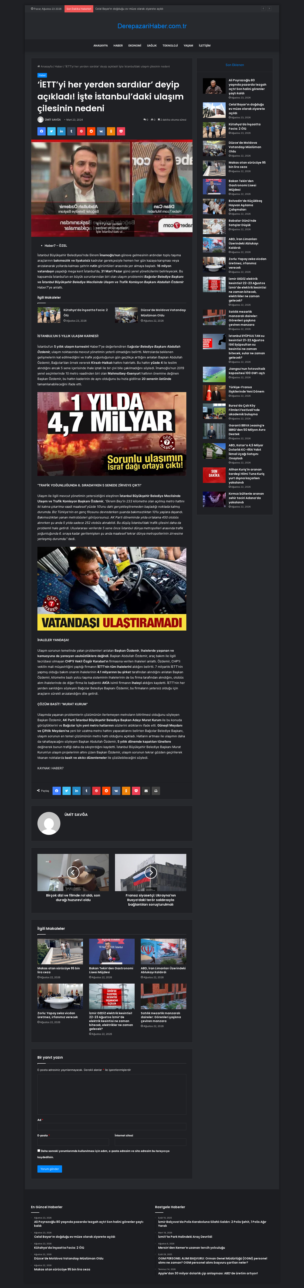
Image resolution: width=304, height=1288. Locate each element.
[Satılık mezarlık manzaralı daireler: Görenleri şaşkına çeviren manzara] (163, 996)
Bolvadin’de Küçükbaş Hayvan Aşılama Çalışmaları (245, 205)
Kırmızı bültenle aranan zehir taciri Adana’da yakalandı (246, 498)
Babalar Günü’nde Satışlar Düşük (242, 223)
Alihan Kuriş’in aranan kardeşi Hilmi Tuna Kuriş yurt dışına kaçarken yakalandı (247, 476)
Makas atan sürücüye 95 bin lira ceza (58, 970)
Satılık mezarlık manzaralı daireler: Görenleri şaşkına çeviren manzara (161, 1017)
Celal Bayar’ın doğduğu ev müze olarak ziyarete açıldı (247, 108)
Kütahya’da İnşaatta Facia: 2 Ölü (115, 8)
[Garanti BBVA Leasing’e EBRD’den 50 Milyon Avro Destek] (214, 431)
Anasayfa (100, 45)
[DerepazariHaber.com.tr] (152, 26)
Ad (40, 1120)
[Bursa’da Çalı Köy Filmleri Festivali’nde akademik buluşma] (214, 411)
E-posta (43, 1135)
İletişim (205, 45)
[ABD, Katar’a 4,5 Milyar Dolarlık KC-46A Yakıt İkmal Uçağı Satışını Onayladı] (214, 451)
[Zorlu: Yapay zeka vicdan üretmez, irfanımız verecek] (60, 996)
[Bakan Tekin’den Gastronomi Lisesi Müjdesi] (112, 951)
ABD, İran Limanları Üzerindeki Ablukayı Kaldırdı (163, 970)
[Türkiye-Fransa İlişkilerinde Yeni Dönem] (214, 393)
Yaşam (188, 45)
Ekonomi (134, 45)
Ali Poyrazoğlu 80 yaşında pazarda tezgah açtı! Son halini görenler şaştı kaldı (247, 86)
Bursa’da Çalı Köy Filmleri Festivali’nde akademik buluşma (244, 409)
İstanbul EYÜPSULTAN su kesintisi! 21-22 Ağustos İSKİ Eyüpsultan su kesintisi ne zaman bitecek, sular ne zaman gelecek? (247, 347)
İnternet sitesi (124, 1135)
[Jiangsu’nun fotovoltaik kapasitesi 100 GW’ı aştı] (214, 374)
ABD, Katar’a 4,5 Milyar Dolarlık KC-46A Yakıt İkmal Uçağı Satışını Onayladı (246, 451)
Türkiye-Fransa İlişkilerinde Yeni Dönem (246, 389)
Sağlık (152, 45)
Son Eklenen (235, 65)
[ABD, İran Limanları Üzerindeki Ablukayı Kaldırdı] (163, 951)
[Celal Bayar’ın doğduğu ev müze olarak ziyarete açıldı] (214, 110)
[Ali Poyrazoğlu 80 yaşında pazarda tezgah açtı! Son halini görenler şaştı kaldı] (214, 86)
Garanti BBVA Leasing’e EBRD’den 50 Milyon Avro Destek (247, 429)
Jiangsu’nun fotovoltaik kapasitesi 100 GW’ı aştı (247, 371)
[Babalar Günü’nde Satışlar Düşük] (214, 226)
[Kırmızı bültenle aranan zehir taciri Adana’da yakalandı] (214, 499)
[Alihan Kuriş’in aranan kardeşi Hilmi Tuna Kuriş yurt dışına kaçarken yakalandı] (214, 475)
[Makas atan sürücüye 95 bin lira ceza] (60, 951)
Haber (118, 45)
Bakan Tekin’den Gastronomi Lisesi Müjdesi (111, 970)
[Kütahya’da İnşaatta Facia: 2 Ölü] (49, 315)
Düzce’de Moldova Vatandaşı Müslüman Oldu (245, 147)
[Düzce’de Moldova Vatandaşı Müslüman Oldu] (126, 315)
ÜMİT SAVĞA (53, 119)
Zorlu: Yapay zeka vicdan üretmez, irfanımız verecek (57, 1015)
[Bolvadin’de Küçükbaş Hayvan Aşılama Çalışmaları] (214, 206)
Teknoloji (170, 45)
